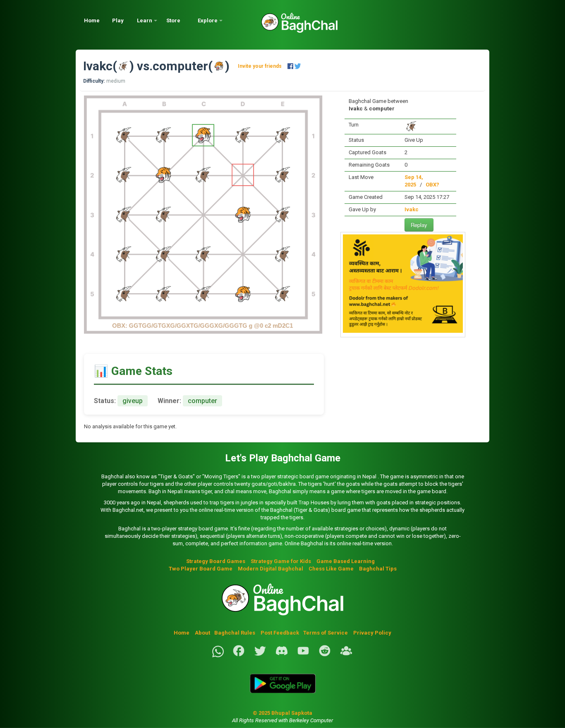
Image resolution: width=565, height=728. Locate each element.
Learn (144, 20)
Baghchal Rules (234, 633)
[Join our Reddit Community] (324, 655)
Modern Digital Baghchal (270, 569)
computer (180, 66)
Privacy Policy (372, 633)
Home (92, 20)
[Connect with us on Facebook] (238, 655)
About (202, 633)
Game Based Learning (345, 561)
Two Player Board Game (200, 569)
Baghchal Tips (378, 569)
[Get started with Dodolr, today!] (403, 331)
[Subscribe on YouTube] (303, 655)
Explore (208, 20)
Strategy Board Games (215, 561)
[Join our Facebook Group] (346, 655)
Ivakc (98, 66)
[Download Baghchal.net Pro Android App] (282, 698)
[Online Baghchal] (291, 25)
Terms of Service (326, 633)
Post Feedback (280, 633)
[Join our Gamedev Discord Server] (281, 655)
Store (173, 20)
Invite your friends (260, 66)
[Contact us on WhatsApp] (218, 655)
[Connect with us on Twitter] (260, 655)
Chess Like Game (331, 569)
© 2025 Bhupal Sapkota (282, 713)
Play (118, 20)
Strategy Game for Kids (281, 561)
